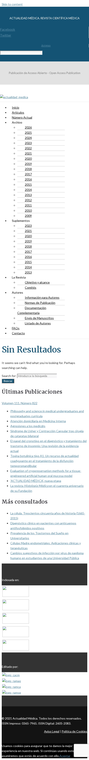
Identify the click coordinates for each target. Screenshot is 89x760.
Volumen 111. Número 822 (19, 403)
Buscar (8, 381)
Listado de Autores (38, 323)
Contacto (18, 333)
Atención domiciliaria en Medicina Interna (38, 421)
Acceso (46, 45)
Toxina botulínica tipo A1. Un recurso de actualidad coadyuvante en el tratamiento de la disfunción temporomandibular (44, 461)
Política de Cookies (74, 731)
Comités (30, 287)
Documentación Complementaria (31, 310)
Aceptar (64, 756)
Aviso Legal (51, 731)
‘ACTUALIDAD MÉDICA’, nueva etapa (35, 481)
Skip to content (12, 4)
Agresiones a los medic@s (27, 426)
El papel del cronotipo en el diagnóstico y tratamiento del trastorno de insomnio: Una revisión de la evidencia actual (48, 446)
